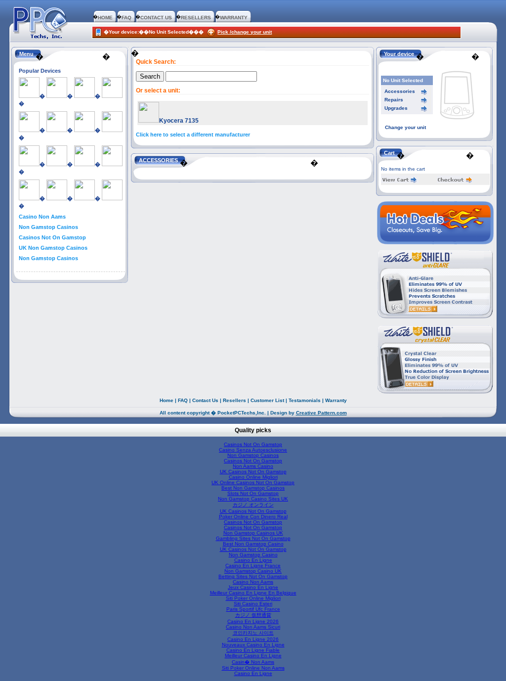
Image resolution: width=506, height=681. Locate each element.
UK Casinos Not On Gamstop (253, 471)
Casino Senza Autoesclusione (253, 450)
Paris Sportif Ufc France (253, 609)
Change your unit (405, 127)
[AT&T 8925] (56, 96)
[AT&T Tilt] (29, 96)
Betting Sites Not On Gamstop (253, 576)
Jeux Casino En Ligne (253, 587)
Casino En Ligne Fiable (253, 650)
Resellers (234, 400)
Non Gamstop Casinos (48, 227)
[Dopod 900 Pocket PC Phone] (112, 130)
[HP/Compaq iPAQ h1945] (29, 164)
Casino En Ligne (253, 560)
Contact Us (205, 400)
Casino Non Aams (42, 217)
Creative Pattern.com (321, 412)
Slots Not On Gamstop (253, 493)
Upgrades (396, 108)
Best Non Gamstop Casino (253, 543)
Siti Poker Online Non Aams (253, 668)
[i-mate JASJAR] (56, 130)
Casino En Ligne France (253, 565)
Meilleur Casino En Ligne (253, 655)
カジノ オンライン (253, 504)
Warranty (336, 400)
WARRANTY (234, 17)
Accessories (399, 91)
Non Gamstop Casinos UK (253, 533)
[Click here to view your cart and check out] (400, 181)
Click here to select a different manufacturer (193, 134)
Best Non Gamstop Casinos (253, 488)
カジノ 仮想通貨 (253, 615)
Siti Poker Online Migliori (253, 598)
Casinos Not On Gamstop (52, 237)
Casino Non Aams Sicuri (253, 627)
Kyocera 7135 (179, 120)
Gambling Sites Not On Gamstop (253, 538)
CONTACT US (156, 17)
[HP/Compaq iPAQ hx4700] (84, 164)
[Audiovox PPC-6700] (112, 96)
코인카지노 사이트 (253, 633)
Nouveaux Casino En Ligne (253, 644)
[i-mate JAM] (56, 164)
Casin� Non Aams (253, 662)
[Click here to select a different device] (457, 123)
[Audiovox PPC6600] (84, 130)
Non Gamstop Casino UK (253, 571)
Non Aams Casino (253, 466)
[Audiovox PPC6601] (112, 198)
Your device (399, 54)
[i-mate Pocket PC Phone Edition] (112, 164)
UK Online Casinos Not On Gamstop (253, 482)
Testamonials (305, 400)
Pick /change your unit (244, 32)
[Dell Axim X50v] (84, 96)
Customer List (267, 400)
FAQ (126, 17)
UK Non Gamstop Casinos (53, 248)
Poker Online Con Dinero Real (253, 516)
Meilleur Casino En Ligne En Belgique (253, 592)
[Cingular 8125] (56, 198)
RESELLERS (196, 17)
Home (166, 400)
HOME (105, 17)
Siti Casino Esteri (253, 603)
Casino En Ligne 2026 (253, 621)
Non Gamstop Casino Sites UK (253, 498)
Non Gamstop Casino (253, 554)
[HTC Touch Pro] (29, 130)
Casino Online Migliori (253, 477)
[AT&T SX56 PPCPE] (84, 198)
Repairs (393, 99)
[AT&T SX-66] (29, 198)
